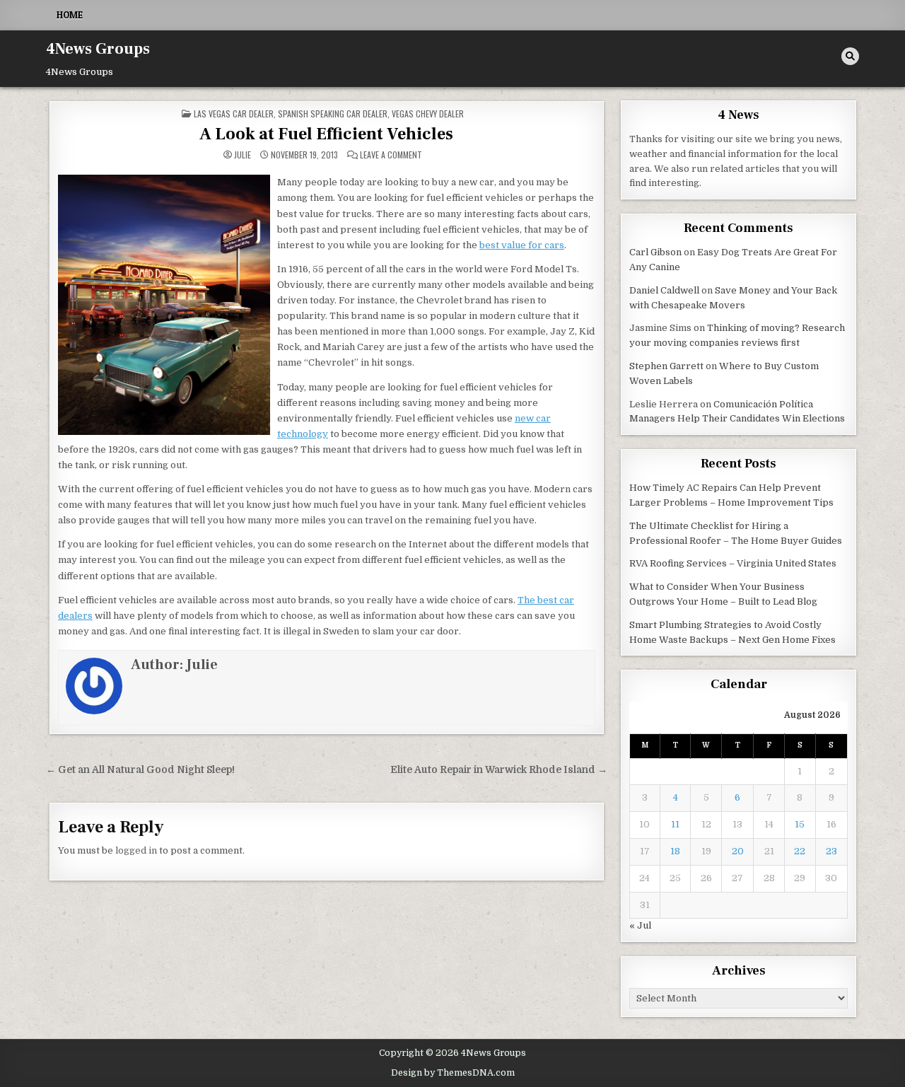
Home (70, 15)
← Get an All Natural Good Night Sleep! (140, 770)
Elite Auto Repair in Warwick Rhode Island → (498, 770)
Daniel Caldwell (664, 290)
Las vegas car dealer (234, 113)
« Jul (640, 925)
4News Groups (98, 49)
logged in (136, 850)
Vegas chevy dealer (428, 113)
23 (831, 851)
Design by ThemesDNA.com (453, 1073)
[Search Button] (850, 56)
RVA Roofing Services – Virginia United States (732, 563)
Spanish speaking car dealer (332, 113)
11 (675, 824)
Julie (242, 155)
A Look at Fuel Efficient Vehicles (326, 134)
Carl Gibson (655, 252)
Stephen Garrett (666, 366)
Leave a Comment (391, 155)
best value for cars (521, 245)
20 (738, 851)
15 (800, 824)
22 (799, 851)
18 (675, 851)
